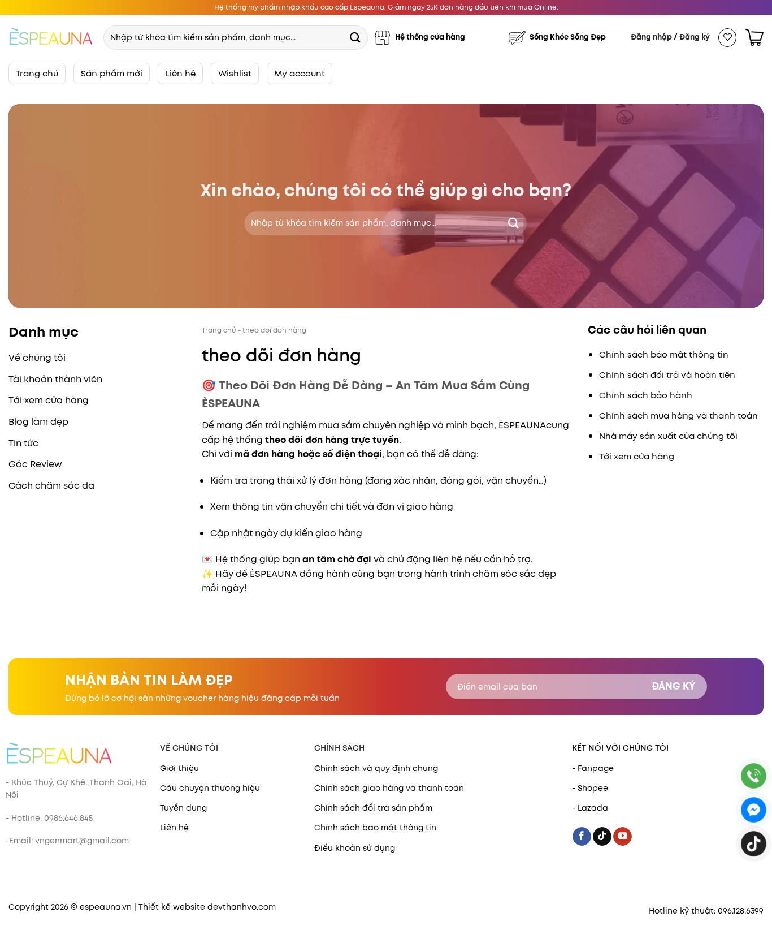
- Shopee (590, 788)
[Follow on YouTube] (622, 836)
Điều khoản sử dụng (354, 848)
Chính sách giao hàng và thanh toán (389, 788)
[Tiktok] (753, 843)
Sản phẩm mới (111, 73)
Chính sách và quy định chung (376, 768)
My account (299, 73)
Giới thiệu (179, 768)
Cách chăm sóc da (51, 485)
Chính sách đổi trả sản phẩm (373, 807)
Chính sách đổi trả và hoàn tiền (667, 375)
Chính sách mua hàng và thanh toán (678, 416)
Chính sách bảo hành (645, 395)
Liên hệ (180, 73)
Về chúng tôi (37, 357)
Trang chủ (37, 73)
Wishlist (234, 73)
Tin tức (23, 443)
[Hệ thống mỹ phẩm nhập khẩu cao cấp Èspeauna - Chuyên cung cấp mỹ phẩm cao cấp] (50, 37)
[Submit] (355, 37)
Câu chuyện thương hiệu (210, 788)
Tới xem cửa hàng (48, 400)
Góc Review (35, 464)
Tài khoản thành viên (55, 379)
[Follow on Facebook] (582, 836)
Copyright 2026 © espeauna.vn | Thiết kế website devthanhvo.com (142, 906)
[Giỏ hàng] (754, 37)
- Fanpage (593, 768)
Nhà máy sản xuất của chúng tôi (668, 436)
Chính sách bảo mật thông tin (663, 354)
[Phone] (753, 776)
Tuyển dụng (183, 807)
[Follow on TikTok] (602, 836)
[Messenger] (753, 810)
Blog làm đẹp (38, 421)
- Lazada (590, 807)
